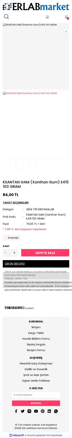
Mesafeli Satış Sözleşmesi (36, 363)
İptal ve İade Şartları (36, 375)
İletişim (36, 327)
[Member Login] (47, 16)
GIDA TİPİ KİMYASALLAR (40, 209)
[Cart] (66, 16)
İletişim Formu (36, 350)
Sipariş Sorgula (36, 344)
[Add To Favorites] (66, 29)
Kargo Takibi (36, 333)
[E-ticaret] (35, 435)
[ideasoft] (16, 435)
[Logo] (36, 6)
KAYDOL (36, 403)
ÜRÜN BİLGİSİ (15, 264)
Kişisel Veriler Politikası (36, 381)
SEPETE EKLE (45, 253)
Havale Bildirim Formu (36, 339)
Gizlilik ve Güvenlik (36, 369)
